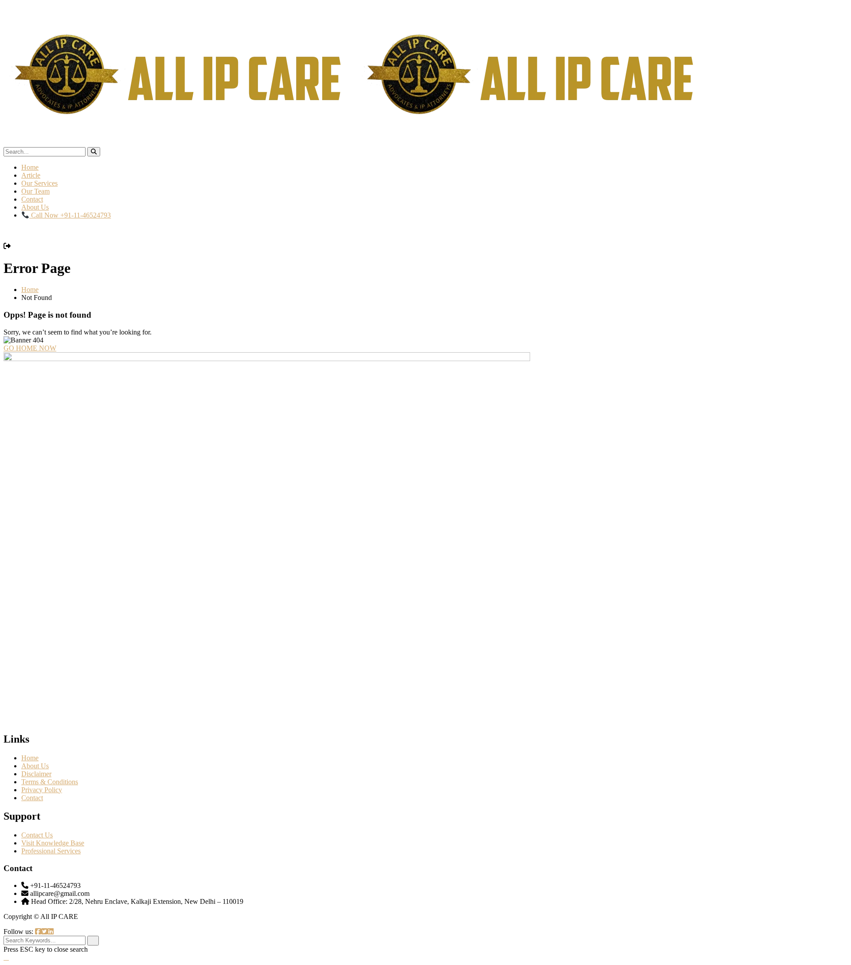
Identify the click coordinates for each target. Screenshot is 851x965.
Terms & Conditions (49, 782)
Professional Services (51, 851)
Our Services (39, 183)
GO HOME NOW (30, 348)
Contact (32, 199)
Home (30, 167)
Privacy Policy (41, 790)
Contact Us (37, 835)
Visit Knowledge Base (52, 843)
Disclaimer (36, 774)
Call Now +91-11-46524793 (70, 215)
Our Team (35, 191)
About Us (35, 207)
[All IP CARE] (180, 143)
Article (30, 175)
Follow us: (19, 931)
